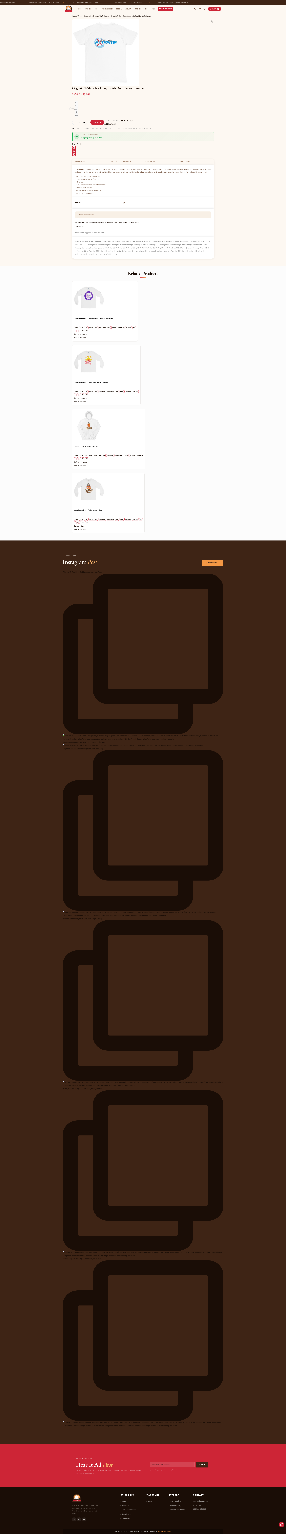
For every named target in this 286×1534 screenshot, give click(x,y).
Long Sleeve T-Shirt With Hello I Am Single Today (91, 382)
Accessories (107, 9)
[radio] (76, 102)
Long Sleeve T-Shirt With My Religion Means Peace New (93, 318)
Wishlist (149, 1501)
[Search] (195, 9)
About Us (125, 1505)
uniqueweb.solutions (164, 1531)
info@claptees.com (201, 1501)
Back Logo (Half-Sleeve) (99, 16)
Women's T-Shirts (145, 128)
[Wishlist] (205, 9)
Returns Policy (175, 1505)
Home (74, 16)
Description (79, 161)
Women (88, 9)
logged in (88, 232)
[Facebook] (143, 147)
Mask (153, 9)
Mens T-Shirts (116, 128)
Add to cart (97, 122)
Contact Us (126, 1518)
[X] (143, 151)
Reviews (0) (150, 161)
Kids (96, 9)
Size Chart (185, 161)
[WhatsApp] (143, 154)
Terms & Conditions (129, 1510)
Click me (281, 1524)
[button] (120, 120)
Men (80, 9)
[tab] (90, 162)
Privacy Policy (175, 1501)
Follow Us (212, 563)
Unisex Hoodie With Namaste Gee (86, 446)
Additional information (120, 161)
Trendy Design (141, 9)
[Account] (200, 9)
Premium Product (123, 9)
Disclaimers (126, 1514)
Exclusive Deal (165, 9)
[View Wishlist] (205, 9)
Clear (74, 109)
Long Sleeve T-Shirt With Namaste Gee (88, 510)
